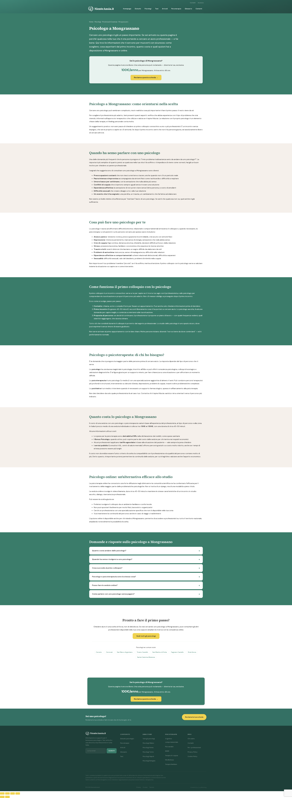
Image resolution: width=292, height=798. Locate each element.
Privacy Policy (192, 752)
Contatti (193, 3)
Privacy (138, 787)
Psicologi (148, 9)
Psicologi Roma (148, 748)
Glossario (188, 9)
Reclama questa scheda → (146, 77)
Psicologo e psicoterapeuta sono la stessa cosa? (114, 576)
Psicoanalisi (169, 747)
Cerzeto (99, 652)
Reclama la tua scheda (194, 717)
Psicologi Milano (148, 743)
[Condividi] (12, 793)
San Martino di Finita (159, 652)
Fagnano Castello (177, 652)
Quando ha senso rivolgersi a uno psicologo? (112, 559)
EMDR (167, 751)
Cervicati (109, 652)
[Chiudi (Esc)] (17, 793)
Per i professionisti (194, 748)
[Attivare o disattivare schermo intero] (7, 793)
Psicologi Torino (148, 752)
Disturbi (138, 9)
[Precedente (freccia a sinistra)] (2, 797)
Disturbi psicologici (127, 739)
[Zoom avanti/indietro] (2, 793)
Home (91, 22)
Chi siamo (191, 739)
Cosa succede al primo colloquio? (107, 568)
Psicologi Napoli (148, 756)
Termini (151, 787)
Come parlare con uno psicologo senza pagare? (113, 594)
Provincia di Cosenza (109, 22)
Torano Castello (142, 652)
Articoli (165, 9)
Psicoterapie (176, 9)
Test (157, 9)
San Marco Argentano (125, 652)
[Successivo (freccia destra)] (7, 797)
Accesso (201, 3)
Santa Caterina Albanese (146, 657)
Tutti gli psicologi (149, 739)
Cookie (145, 787)
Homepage (127, 9)
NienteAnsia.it (104, 9)
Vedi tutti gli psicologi (146, 636)
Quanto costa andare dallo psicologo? (109, 550)
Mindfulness (169, 760)
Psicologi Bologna (149, 761)
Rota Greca (192, 652)
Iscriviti (111, 751)
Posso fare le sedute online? (105, 585)
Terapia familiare (171, 764)
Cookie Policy (192, 756)
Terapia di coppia (171, 755)
